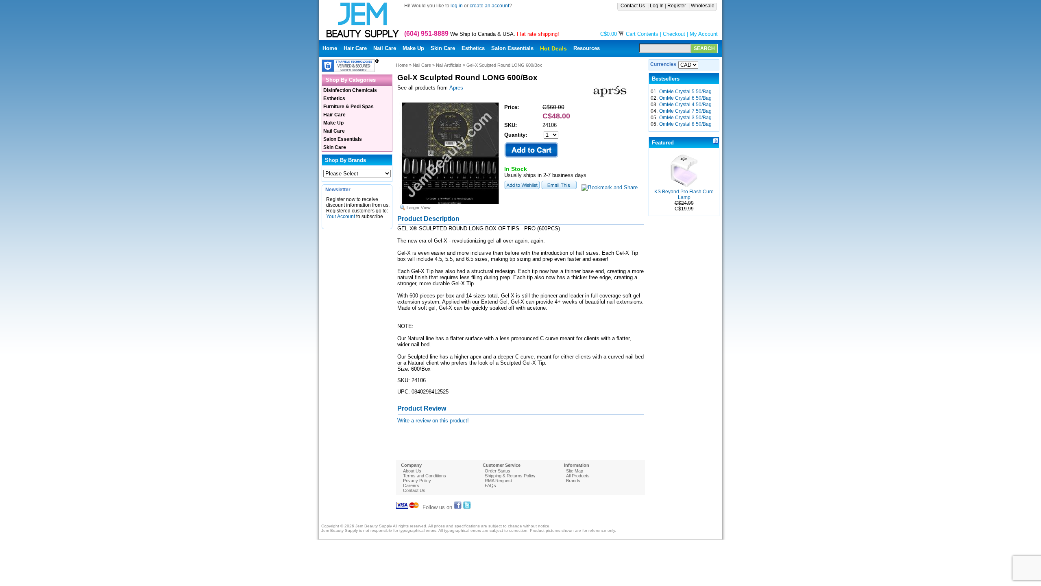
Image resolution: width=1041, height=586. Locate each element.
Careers (411, 485)
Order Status (497, 470)
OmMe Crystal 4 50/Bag (685, 104)
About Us (412, 470)
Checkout (674, 34)
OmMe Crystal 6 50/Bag (685, 98)
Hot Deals (553, 48)
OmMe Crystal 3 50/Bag (685, 117)
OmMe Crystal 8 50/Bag (685, 124)
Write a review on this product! (433, 421)
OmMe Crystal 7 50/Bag (685, 111)
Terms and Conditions (424, 475)
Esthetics (473, 48)
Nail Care (384, 48)
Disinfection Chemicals (350, 90)
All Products (578, 475)
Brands (573, 480)
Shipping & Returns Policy (510, 475)
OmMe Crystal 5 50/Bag (685, 91)
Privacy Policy (417, 480)
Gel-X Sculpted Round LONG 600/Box (504, 65)
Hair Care (355, 48)
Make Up (413, 48)
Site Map (574, 470)
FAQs (490, 485)
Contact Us (633, 6)
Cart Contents (642, 34)
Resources (586, 48)
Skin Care (443, 48)
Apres (456, 88)
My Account (704, 34)
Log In (657, 6)
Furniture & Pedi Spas (348, 106)
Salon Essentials (512, 48)
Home (329, 48)
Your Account (340, 216)
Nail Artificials (449, 65)
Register (677, 6)
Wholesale (703, 6)
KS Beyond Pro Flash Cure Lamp (684, 194)
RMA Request (498, 480)
